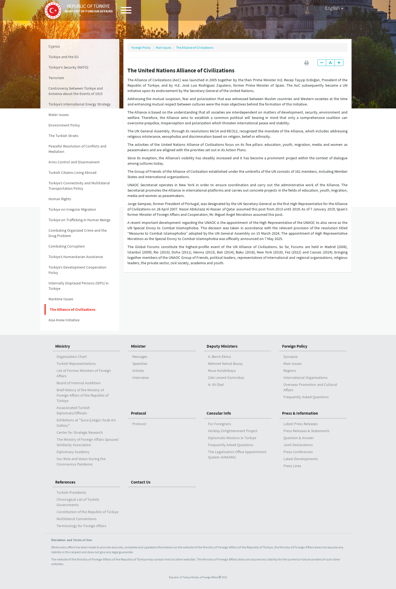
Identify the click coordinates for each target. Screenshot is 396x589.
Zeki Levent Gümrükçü (226, 377)
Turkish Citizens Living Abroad (72, 172)
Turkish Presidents (71, 492)
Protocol (138, 413)
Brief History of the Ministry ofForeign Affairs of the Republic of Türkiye (83, 395)
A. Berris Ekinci (219, 356)
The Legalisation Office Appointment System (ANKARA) (237, 454)
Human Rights (59, 198)
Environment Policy (64, 125)
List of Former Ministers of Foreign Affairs (84, 373)
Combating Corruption (66, 246)
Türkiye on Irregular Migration (72, 209)
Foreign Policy (141, 47)
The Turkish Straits (63, 135)
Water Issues (58, 114)
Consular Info (219, 413)
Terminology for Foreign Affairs (81, 525)
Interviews (140, 377)
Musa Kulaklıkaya (222, 370)
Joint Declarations (298, 444)
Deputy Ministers (222, 346)
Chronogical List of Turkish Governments (78, 502)
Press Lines (292, 465)
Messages (139, 356)
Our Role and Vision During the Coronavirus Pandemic (81, 461)
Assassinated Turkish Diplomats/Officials (73, 410)
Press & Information (300, 413)
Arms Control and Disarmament (74, 162)
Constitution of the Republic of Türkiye (88, 511)
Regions (289, 370)
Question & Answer (298, 437)
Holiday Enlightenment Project (232, 430)
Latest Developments (300, 458)
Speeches (139, 363)
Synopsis (290, 356)
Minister (138, 346)
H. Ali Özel (216, 384)
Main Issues (163, 47)
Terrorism (56, 77)
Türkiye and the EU (63, 56)
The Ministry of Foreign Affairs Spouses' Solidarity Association (88, 442)
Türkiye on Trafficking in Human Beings (79, 219)
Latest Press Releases (300, 423)
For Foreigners (219, 423)
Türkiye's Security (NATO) (68, 67)
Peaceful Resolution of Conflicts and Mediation (77, 149)
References (65, 482)
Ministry (62, 346)
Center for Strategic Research (80, 432)
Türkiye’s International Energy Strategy (79, 104)
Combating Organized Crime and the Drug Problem (77, 233)
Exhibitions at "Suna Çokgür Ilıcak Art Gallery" (86, 423)
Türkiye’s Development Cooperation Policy (77, 270)
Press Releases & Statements (306, 430)
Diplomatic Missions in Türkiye (232, 437)
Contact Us (141, 482)
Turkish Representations (76, 363)
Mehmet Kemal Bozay (225, 363)
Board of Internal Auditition (79, 382)
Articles (138, 370)
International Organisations (305, 377)
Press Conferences (298, 451)
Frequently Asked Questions (306, 396)
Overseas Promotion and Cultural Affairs (310, 387)
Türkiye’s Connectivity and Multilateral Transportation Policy (79, 186)
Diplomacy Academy (73, 451)
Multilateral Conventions (76, 518)
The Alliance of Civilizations (72, 309)
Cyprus (54, 46)
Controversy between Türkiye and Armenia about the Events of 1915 (75, 91)
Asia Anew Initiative (63, 320)
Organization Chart (72, 356)
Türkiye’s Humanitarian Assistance (75, 256)
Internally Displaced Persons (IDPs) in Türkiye (78, 286)
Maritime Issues (60, 299)
